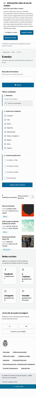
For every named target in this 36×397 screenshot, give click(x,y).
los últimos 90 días (12, 172)
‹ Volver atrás (5, 52)
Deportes (10, 128)
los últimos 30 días (12, 166)
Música (9, 140)
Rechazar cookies (10, 38)
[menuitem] (6, 352)
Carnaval (10, 116)
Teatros (9, 148)
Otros (9, 144)
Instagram (8, 295)
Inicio (13, 52)
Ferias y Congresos (13, 136)
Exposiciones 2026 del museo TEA (8, 238)
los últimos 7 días (12, 160)
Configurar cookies (11, 32)
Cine (8, 120)
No (26, 326)
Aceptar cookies (27, 32)
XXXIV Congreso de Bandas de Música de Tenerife (10, 222)
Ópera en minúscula (8, 206)
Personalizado (11, 178)
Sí (9, 326)
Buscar (19, 85)
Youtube (25, 295)
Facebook (8, 274)
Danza (9, 124)
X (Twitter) (26, 275)
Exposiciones (11, 132)
